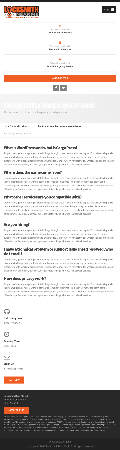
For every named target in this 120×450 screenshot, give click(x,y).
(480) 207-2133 (60, 78)
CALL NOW (14, 380)
